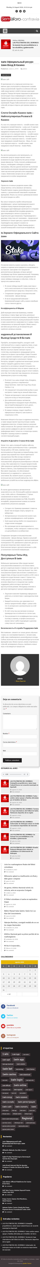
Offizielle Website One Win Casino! (14, 1150)
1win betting (19, 1069)
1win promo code (6, 1089)
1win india (4, 1080)
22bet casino (23, 1110)
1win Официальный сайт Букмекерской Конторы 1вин (13, 1143)
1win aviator (21, 1064)
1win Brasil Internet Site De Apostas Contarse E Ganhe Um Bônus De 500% (15, 1166)
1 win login (16, 1054)
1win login (17, 1079)
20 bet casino (5, 1110)
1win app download (7, 1064)
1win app (18, 1059)
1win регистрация (26, 1102)
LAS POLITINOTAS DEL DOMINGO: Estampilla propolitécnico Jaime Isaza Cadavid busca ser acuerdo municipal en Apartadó (24, 784)
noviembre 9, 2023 (11, 870)
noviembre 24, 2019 (12, 928)
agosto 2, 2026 (16, 828)
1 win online (26, 1054)
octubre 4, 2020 (11, 893)
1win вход (7, 1097)
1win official (6, 1086)
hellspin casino (17, 1114)
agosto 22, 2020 (11, 904)
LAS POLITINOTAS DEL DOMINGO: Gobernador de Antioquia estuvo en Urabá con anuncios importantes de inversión (24, 824)
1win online (20, 1085)
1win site (14, 1093)
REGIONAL (21, 40)
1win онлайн (8, 1102)
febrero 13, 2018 (11, 948)
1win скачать (21, 1106)
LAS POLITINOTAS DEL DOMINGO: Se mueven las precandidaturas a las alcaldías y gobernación (22, 836)
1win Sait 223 (6, 75)
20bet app (14, 1110)
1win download (25, 1075)
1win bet (7, 1069)
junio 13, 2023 (10, 881)
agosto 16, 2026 (17, 802)
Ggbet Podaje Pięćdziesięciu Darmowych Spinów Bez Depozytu (16, 1158)
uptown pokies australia (8, 1126)
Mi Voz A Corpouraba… (12, 946)
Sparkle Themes (27, 1263)
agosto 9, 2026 (16, 815)
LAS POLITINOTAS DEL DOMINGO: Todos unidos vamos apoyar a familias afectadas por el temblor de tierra (24, 798)
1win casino (9, 1074)
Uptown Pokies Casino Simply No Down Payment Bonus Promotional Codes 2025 (16, 1208)
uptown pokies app (30, 1122)
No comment (16, 792)
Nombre (6, 734)
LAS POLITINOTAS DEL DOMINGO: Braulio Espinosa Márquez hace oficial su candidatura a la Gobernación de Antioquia (24, 850)
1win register (18, 1090)
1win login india (29, 1080)
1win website (23, 1093)
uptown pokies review (8, 1129)
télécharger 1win (19, 1122)
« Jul (8, 994)
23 (35, 982)
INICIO (19, 3)
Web (4, 751)
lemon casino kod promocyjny (10, 1119)
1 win (5, 1054)
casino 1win (32, 1110)
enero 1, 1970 (13, 69)
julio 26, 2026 (16, 841)
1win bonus (30, 1069)
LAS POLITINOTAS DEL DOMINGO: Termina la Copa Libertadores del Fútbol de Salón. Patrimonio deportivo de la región (24, 811)
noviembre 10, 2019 (12, 939)
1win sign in (29, 1089)
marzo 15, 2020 (10, 916)
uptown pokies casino (23, 1126)
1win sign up (5, 1093)
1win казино (21, 1097)
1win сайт (7, 1106)
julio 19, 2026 (19, 53)
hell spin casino (6, 1113)
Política (15, 40)
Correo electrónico (10, 742)
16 (35, 978)
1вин (33, 1106)
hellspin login (28, 1113)
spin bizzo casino (6, 1122)
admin (25, 69)
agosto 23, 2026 (17, 790)
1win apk (6, 1060)
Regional (27, 1118)
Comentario (7, 714)
